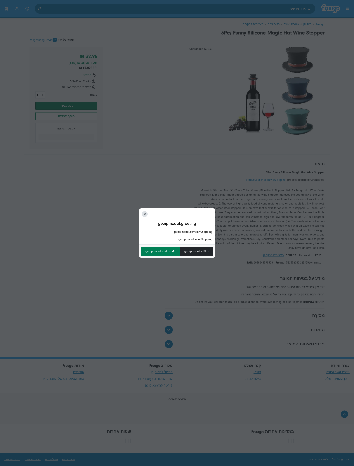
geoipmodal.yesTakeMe (160, 251)
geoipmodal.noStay (196, 251)
